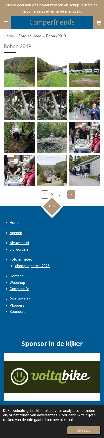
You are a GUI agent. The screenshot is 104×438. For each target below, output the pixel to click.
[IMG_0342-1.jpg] (52, 170)
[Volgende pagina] (71, 194)
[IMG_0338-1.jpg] (52, 137)
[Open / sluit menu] (5, 22)
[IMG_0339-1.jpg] (84, 137)
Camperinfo (19, 289)
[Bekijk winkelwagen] (98, 22)
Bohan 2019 (56, 36)
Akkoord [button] (83, 430)
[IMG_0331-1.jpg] (19, 72)
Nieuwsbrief (19, 243)
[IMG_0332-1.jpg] (52, 72)
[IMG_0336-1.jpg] (84, 105)
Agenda (16, 233)
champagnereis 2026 (32, 266)
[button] (96, 357)
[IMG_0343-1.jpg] (84, 170)
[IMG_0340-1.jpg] (19, 170)
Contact (16, 276)
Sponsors (18, 311)
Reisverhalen (20, 299)
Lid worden (19, 249)
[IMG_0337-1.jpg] (19, 137)
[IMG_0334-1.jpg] (19, 105)
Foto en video (30, 36)
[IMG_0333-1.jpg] (84, 72)
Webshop (17, 282)
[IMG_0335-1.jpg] (52, 105)
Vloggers (17, 305)
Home (9, 36)
